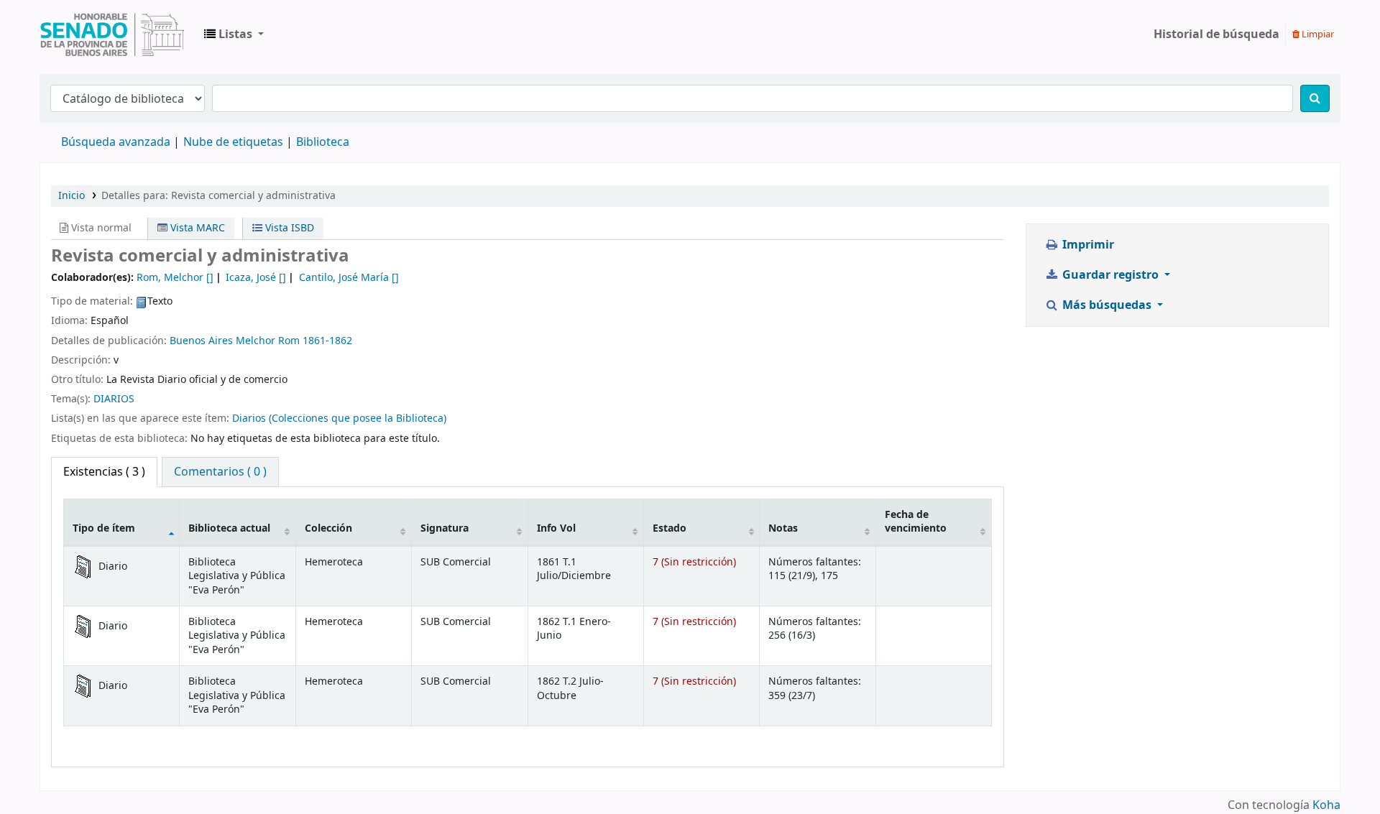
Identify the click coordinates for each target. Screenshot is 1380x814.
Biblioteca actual (229, 528)
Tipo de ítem (104, 528)
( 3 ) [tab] (104, 472)
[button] (234, 34)
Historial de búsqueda (1216, 34)
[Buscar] (1315, 98)
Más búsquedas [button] (1106, 305)
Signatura (444, 528)
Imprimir (1086, 245)
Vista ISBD (288, 228)
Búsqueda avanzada (115, 142)
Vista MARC (196, 228)
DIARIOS (113, 399)
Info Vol (556, 528)
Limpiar (1317, 34)
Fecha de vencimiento (916, 521)
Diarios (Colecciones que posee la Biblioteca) (339, 418)
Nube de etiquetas (233, 142)
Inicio (71, 195)
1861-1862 (327, 340)
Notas (783, 528)
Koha (1326, 805)
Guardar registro (1110, 275)
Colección (328, 528)
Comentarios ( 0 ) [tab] (220, 472)
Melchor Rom (268, 340)
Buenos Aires (201, 340)
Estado (669, 528)
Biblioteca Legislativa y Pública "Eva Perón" (112, 34)
